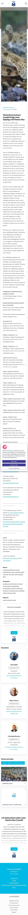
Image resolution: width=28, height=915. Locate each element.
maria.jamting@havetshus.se (11, 497)
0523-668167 (14, 678)
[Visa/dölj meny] (2, 3)
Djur (13, 574)
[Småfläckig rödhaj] (14, 774)
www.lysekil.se (7, 560)
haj (18, 584)
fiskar (15, 584)
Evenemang (6, 570)
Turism (13, 572)
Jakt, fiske (8, 574)
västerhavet (19, 588)
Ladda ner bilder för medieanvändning (13, 763)
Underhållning (7, 572)
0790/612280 (14, 713)
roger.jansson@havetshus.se (11, 483)
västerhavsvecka (13, 591)
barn (10, 584)
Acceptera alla (14, 465)
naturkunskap (6, 588)
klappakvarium (15, 586)
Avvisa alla (14, 461)
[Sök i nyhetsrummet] (26, 3)
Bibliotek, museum (15, 570)
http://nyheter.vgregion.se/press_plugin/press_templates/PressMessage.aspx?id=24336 (14, 524)
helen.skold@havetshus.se (14, 675)
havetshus (8, 586)
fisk (12, 584)
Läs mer (14, 633)
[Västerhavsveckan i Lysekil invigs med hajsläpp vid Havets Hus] (14, 795)
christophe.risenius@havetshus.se (14, 747)
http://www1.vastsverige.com (11, 558)
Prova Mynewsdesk (14, 905)
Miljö (4, 577)
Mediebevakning (14, 900)
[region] (14, 457)
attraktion (5, 584)
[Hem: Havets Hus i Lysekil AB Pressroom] (14, 3)
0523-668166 (14, 749)
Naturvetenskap (18, 574)
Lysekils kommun (14, 883)
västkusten (6, 591)
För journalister (14, 907)
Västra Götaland (7, 600)
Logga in (14, 912)
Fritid (4, 574)
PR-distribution (14, 903)
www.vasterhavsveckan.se (17, 512)
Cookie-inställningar (14, 468)
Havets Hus (14, 878)
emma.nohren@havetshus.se (11, 471)
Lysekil (14, 593)
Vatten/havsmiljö (19, 572)
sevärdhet (13, 588)
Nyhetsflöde (14, 910)
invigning (9, 593)
